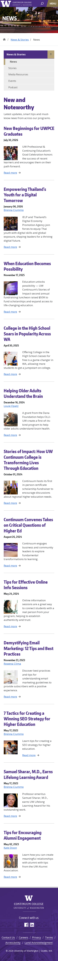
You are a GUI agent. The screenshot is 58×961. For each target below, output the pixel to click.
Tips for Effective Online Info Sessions (26, 584)
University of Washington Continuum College (29, 902)
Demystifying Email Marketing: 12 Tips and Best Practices (28, 648)
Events (12, 81)
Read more (10, 172)
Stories (12, 68)
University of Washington (6, 3)
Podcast (12, 87)
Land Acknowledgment (39, 942)
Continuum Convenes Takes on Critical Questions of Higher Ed (28, 525)
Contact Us (8, 937)
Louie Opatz (11, 406)
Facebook (26, 925)
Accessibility (13, 942)
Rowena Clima (12, 663)
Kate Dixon (10, 848)
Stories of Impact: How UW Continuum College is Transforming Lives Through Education (28, 460)
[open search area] (42, 3)
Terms (49, 937)
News (13, 61)
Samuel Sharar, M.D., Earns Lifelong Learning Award (28, 774)
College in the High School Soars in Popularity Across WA (27, 333)
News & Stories (20, 39)
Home (4, 38)
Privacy (36, 937)
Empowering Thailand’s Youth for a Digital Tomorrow (25, 194)
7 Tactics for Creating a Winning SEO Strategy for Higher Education (27, 718)
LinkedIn (32, 925)
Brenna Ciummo (14, 210)
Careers (23, 937)
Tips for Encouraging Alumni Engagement (22, 835)
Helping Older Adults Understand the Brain (23, 393)
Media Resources (18, 74)
